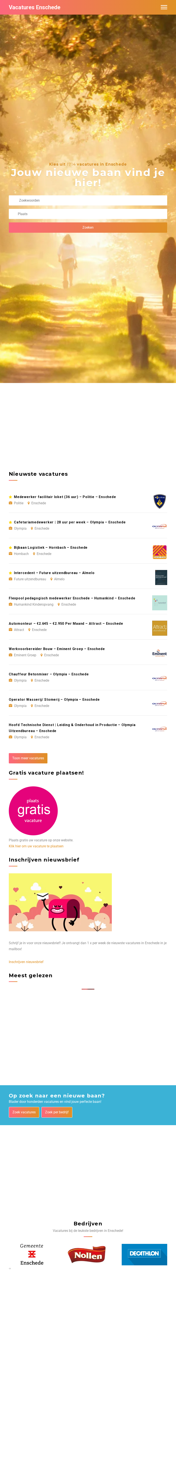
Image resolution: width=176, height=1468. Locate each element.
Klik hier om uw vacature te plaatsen (36, 846)
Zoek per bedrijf (57, 1112)
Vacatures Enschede (34, 7)
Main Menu (164, 7)
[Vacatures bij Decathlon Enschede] (88, 1255)
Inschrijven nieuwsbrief (26, 962)
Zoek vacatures (24, 1112)
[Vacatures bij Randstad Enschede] (137, 1255)
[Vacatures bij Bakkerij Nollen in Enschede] (30, 1254)
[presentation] (9, 1268)
